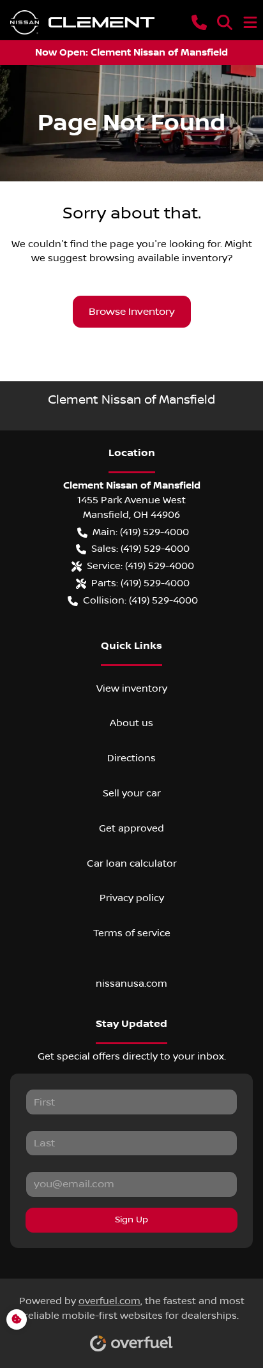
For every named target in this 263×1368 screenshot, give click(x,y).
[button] (199, 22)
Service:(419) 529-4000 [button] (140, 566)
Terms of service (131, 933)
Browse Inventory (132, 311)
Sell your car (132, 793)
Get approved (131, 828)
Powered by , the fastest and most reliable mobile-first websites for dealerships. (131, 1308)
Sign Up (131, 1220)
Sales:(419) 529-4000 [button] (140, 548)
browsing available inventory (158, 258)
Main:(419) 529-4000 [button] (141, 532)
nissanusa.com (131, 983)
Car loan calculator (132, 863)
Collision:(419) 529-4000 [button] (140, 600)
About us (131, 723)
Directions (131, 758)
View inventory (131, 688)
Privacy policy (132, 898)
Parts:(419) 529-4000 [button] (140, 583)
